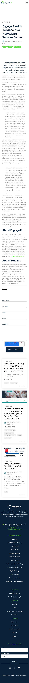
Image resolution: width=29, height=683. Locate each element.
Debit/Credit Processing (14, 542)
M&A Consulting (14, 560)
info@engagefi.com (15, 529)
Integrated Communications (14, 581)
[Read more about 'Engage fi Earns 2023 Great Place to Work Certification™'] (14, 451)
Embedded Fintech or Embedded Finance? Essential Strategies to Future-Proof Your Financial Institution (13, 413)
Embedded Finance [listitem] (10, 435)
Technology (17, 46)
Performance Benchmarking (14, 564)
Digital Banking (14, 571)
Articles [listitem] (6, 383)
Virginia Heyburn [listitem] (9, 433)
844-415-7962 (15, 527)
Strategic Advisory (14, 553)
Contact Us (14, 590)
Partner (10, 46)
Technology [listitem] (14, 383)
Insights (14, 604)
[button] (27, 2)
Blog (14, 607)
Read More (22, 386)
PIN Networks (14, 546)
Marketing (8, 41)
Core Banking (15, 574)
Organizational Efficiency (14, 567)
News (4, 46)
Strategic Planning (14, 557)
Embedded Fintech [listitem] (10, 430)
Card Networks (14, 549)
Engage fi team (11, 374)
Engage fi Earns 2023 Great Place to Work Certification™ (12, 466)
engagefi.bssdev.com (19, 256)
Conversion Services (14, 578)
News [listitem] (6, 491)
